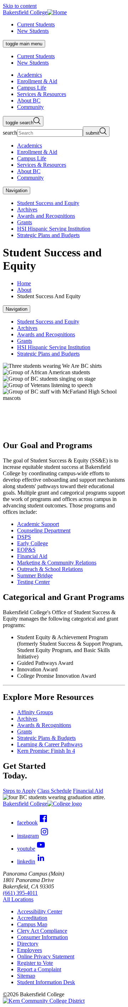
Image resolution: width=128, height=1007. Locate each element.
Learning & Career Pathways (49, 744)
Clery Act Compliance (42, 931)
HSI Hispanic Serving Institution (53, 229)
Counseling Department (43, 530)
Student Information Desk (46, 982)
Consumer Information (42, 937)
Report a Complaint (39, 969)
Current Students (36, 24)
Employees (29, 950)
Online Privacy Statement (45, 956)
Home (24, 283)
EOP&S (26, 550)
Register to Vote (35, 963)
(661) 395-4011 (20, 893)
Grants (24, 222)
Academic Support (38, 524)
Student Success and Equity (48, 203)
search (10, 133)
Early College (32, 543)
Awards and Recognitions (46, 216)
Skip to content (20, 6)
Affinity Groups (35, 712)
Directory (27, 944)
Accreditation (32, 918)
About (24, 290)
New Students (33, 31)
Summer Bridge (35, 575)
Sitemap (26, 976)
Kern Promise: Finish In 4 (46, 751)
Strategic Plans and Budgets (48, 235)
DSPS (24, 537)
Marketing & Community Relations (56, 563)
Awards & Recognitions (44, 725)
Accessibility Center (39, 911)
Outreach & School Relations (50, 569)
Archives (27, 209)
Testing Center (33, 582)
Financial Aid (32, 556)
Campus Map (32, 924)
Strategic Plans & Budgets (46, 738)
